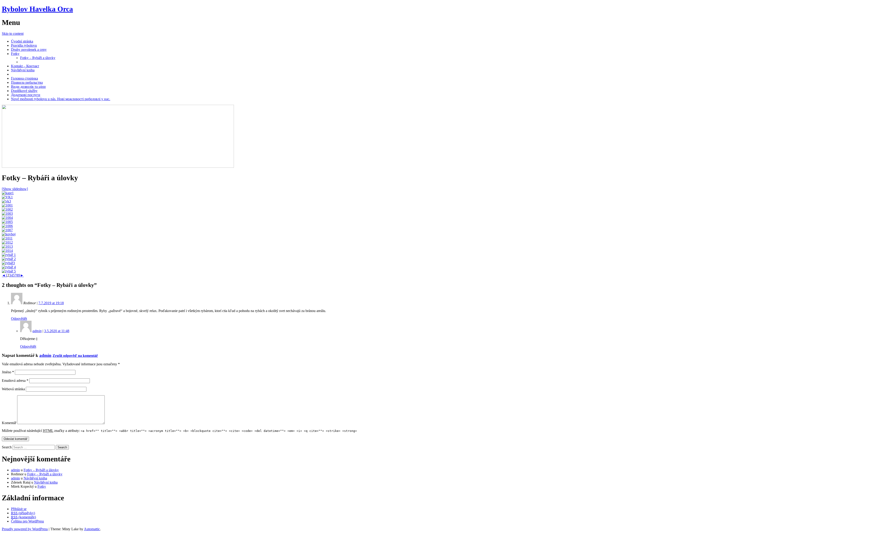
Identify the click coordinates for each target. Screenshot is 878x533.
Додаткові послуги (25, 95)
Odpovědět (19, 318)
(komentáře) (23, 517)
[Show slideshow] (15, 189)
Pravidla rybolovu (24, 45)
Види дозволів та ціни (28, 87)
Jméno (8, 372)
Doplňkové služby (24, 91)
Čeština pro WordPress (27, 521)
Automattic (92, 529)
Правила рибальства (27, 82)
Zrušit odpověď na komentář (75, 356)
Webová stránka (13, 389)
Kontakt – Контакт (25, 66)
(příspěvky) (23, 513)
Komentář (9, 423)
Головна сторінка (24, 78)
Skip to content (13, 33)
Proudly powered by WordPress (25, 529)
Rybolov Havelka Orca (37, 9)
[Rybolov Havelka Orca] (118, 166)
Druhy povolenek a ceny (29, 49)
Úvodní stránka (22, 41)
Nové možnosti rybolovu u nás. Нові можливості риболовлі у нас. (60, 99)
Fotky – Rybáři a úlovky (37, 58)
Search (7, 447)
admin (37, 331)
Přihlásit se (19, 509)
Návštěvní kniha (23, 70)
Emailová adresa (15, 380)
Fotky (15, 54)
